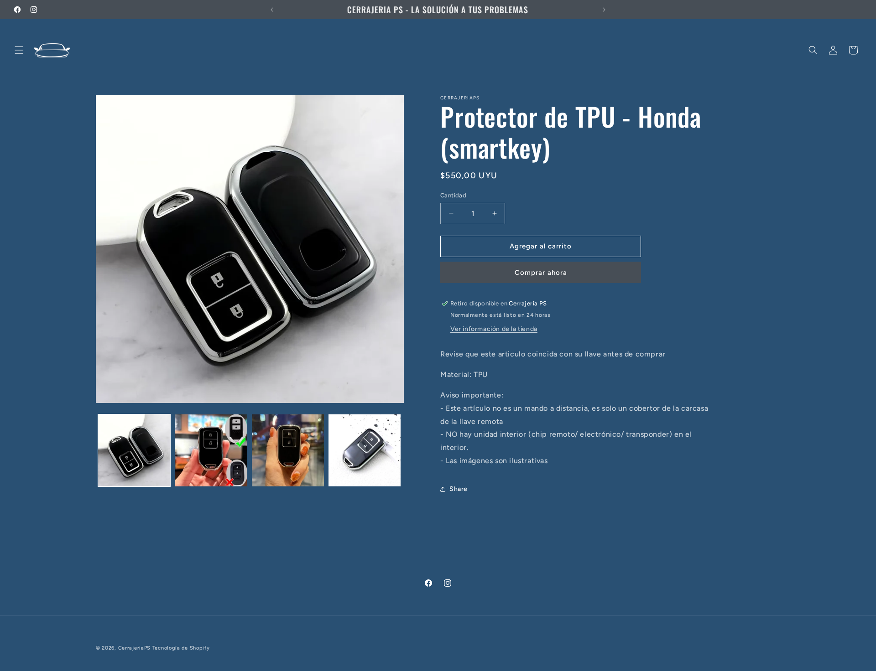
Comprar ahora (541, 272)
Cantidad (453, 195)
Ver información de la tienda (493, 329)
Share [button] (458, 489)
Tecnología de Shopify (181, 648)
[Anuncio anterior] (272, 9)
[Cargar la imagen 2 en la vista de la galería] (211, 450)
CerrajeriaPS (134, 648)
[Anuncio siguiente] (604, 9)
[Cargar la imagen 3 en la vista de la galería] (288, 450)
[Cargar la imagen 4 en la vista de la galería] (364, 450)
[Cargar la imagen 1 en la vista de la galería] (134, 450)
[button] (19, 50)
